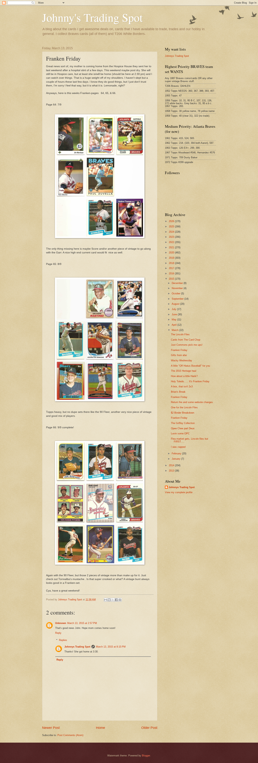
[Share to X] (113, 600)
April (174, 324)
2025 (172, 226)
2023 (172, 236)
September (178, 298)
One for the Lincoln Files (184, 407)
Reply (58, 632)
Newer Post (51, 728)
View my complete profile (178, 492)
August (176, 303)
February (177, 453)
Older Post (149, 728)
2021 (172, 247)
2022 (172, 242)
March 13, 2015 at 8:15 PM (111, 646)
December (178, 283)
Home (100, 728)
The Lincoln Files (180, 334)
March (175, 330)
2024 (172, 231)
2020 (172, 252)
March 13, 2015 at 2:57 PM (82, 623)
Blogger (146, 755)
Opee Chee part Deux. (183, 428)
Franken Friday (179, 350)
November (178, 288)
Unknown (60, 623)
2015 (172, 278)
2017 (172, 268)
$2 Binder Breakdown (182, 412)
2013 (172, 470)
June (175, 314)
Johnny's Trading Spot (92, 17)
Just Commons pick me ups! (186, 344)
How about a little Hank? (184, 376)
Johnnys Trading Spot (77, 646)
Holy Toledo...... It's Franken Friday (190, 381)
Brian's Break (178, 391)
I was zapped (178, 446)
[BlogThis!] (109, 600)
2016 (172, 273)
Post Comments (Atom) (70, 735)
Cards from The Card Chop (185, 339)
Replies (63, 640)
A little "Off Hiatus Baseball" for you (190, 365)
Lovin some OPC (180, 433)
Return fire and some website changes (192, 402)
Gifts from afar (179, 355)
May (174, 319)
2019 (172, 257)
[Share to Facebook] (116, 600)
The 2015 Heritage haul (183, 370)
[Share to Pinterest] (120, 600)
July (174, 309)
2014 (172, 465)
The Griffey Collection (183, 423)
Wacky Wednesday (181, 360)
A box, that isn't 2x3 (182, 386)
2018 (172, 263)
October (176, 293)
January (176, 458)
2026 (172, 221)
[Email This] (105, 600)
